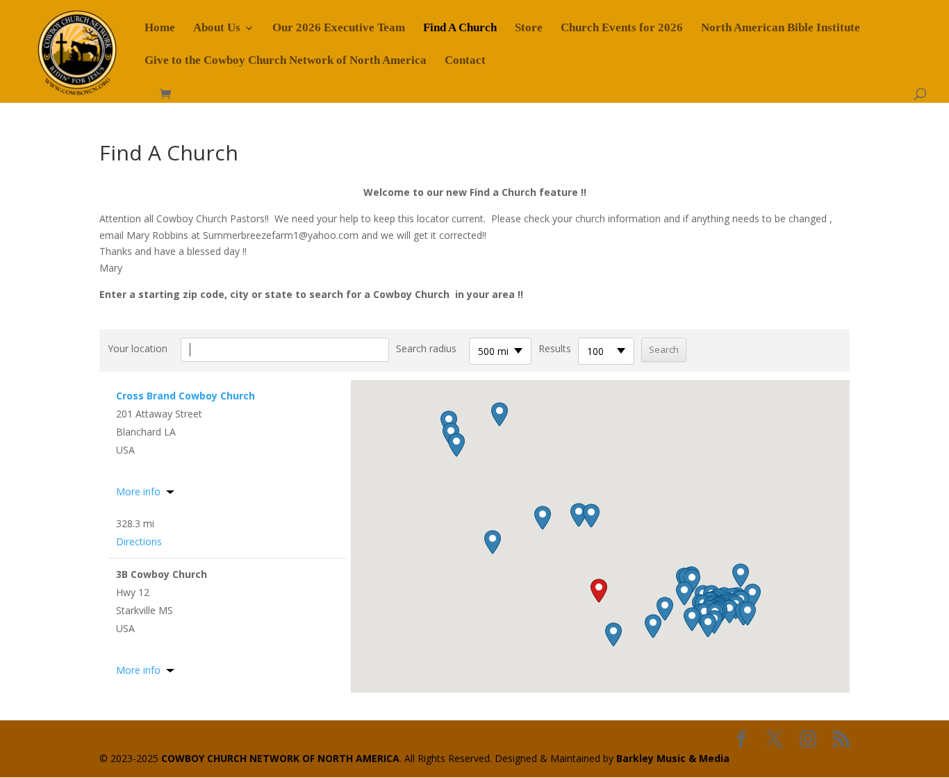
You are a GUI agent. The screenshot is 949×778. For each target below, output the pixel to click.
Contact (465, 61)
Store (529, 28)
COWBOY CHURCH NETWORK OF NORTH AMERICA (280, 758)
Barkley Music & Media (672, 758)
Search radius (426, 348)
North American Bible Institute (780, 28)
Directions (139, 541)
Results (554, 348)
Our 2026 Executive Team (338, 28)
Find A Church (460, 28)
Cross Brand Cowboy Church (185, 395)
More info (138, 491)
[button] (599, 591)
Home (160, 28)
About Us (216, 28)
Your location (137, 348)
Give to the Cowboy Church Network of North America (286, 61)
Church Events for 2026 (622, 28)
